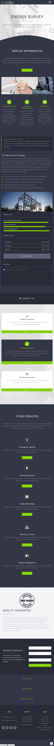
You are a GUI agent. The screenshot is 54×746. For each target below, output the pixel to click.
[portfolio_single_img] (27, 192)
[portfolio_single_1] (27, 77)
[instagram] (15, 727)
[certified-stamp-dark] (27, 593)
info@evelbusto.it (27, 724)
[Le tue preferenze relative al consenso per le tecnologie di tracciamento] (51, 743)
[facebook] (7, 727)
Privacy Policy (4, 744)
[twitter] (3, 727)
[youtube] (11, 727)
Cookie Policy (11, 744)
